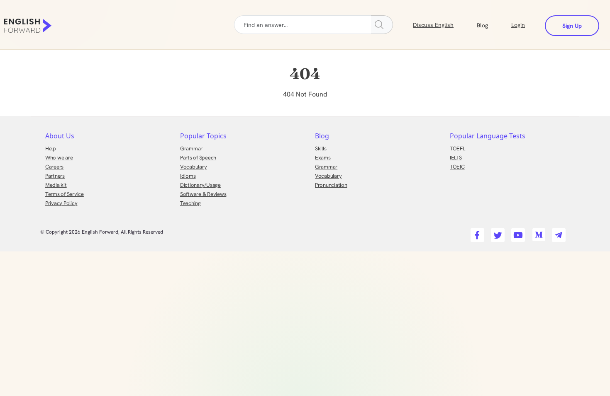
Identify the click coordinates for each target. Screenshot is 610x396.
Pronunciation (331, 184)
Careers (54, 166)
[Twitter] (496, 233)
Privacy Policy (61, 203)
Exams (323, 157)
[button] (492, 24)
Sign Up (572, 25)
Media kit (56, 184)
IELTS (456, 157)
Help (50, 148)
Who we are (59, 157)
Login (518, 25)
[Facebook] (476, 233)
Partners (55, 175)
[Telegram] (557, 233)
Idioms (187, 175)
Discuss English (433, 25)
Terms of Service (64, 194)
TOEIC (457, 166)
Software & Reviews (203, 194)
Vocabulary (193, 166)
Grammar (191, 148)
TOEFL (457, 148)
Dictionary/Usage (200, 184)
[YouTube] (517, 233)
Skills (320, 148)
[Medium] (537, 233)
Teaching (190, 203)
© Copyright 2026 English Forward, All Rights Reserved (101, 232)
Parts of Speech (198, 157)
